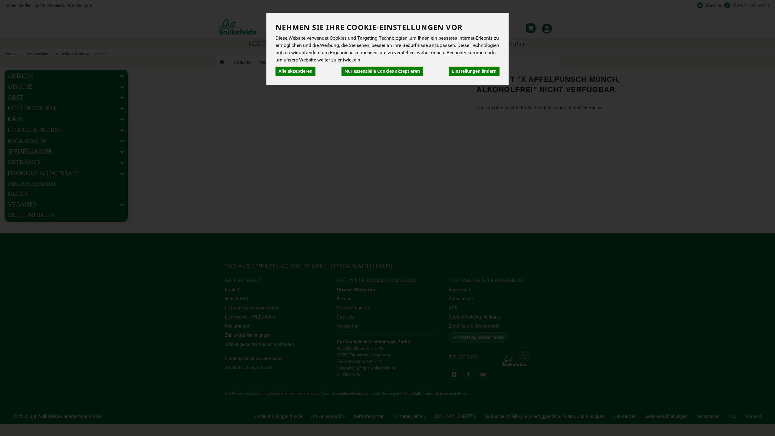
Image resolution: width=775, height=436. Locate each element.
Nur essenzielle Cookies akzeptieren (382, 71)
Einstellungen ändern (474, 71)
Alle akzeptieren (295, 71)
